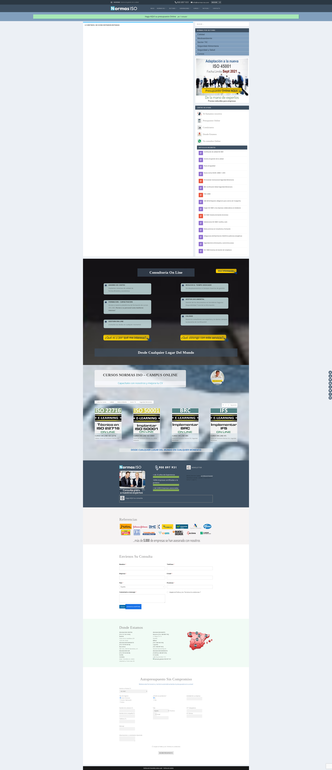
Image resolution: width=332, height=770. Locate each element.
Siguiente (233, 405)
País (121, 583)
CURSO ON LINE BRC (180, 436)
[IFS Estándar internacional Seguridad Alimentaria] (201, 181)
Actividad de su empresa (193, 696)
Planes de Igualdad (126, 2)
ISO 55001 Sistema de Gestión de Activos (216, 215)
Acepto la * (185, 592)
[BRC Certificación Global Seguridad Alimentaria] (201, 188)
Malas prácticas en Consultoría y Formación (217, 229)
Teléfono (170, 564)
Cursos (195, 8)
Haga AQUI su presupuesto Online (166, 16)
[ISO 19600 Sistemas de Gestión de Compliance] (201, 251)
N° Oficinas (190, 713)
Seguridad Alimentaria (146, 402)
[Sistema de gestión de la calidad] (201, 160)
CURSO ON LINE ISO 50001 (144, 436)
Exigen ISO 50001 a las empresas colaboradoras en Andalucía (222, 208)
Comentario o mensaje (127, 592)
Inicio (152, 8)
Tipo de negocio (123, 696)
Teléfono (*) (122, 719)
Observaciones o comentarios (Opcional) (130, 735)
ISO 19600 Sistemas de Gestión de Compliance (218, 250)
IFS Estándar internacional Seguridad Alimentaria (219, 180)
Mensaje (121, 726)
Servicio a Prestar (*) (125, 688)
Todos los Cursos (101, 402)
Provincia (170, 583)
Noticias (206, 8)
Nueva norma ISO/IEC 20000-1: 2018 (214, 173)
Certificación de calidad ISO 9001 (213, 152)
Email (158, 714)
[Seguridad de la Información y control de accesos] (201, 244)
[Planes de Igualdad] (201, 167)
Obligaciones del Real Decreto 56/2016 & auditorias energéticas (223, 236)
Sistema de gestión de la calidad (214, 159)
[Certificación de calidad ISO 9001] (201, 153)
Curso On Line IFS (218, 436)
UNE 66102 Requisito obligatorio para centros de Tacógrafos (222, 201)
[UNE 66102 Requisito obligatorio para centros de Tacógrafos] (201, 202)
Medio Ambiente (122, 402)
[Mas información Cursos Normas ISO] (217, 377)
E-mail (169, 573)
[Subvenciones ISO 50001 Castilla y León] (201, 223)
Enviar (123, 607)
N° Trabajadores (191, 708)
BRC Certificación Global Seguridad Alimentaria (218, 187)
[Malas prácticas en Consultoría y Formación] (201, 230)
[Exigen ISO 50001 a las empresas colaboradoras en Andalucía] (201, 209)
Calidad (112, 402)
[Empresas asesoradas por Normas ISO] (166, 543)
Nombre (122, 564)
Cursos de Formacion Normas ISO (109, 438)
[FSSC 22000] (201, 195)
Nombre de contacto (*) (126, 708)
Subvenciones (184, 8)
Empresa (122, 573)
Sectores (172, 8)
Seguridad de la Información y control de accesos (219, 243)
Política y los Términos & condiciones (188, 592)
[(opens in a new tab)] (201, 237)
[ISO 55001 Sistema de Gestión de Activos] (201, 216)
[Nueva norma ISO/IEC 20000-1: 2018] (201, 174)
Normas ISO (161, 8)
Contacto (216, 8)
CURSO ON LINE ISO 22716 (105, 436)
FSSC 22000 (207, 194)
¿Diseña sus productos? (159, 696)
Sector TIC (133, 402)
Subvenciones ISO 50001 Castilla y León (215, 222)
